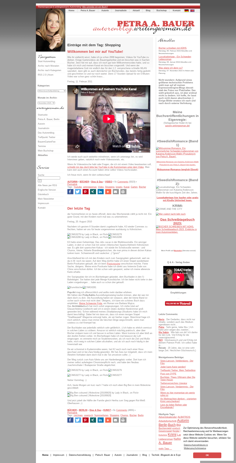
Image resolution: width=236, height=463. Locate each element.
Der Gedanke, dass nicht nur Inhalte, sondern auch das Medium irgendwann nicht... (177, 322)
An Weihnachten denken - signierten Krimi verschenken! (178, 400)
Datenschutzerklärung (80, 455)
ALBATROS (184, 417)
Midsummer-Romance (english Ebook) (177, 169)
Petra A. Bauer (88, 10)
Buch (172, 425)
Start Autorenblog (46, 61)
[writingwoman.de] (132, 34)
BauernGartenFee (46, 141)
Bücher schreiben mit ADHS (173, 48)
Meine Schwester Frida (90, 303)
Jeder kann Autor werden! (173, 367)
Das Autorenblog (46, 132)
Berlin (141, 415)
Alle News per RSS (47, 185)
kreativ (119, 187)
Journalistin (120, 10)
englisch (176, 428)
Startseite (43, 115)
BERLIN (83, 410)
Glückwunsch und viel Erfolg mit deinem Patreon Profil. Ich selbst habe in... (178, 343)
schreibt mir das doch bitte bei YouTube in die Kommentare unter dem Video (105, 167)
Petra (161, 327)
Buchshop (162, 10)
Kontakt (177, 10)
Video (101, 187)
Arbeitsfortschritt (167, 421)
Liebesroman (166, 439)
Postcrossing (113, 263)
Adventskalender (168, 417)
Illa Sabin (164, 332)
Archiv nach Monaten (48, 66)
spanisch (88, 415)
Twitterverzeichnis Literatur (173, 383)
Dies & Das (97, 181)
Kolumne (163, 435)
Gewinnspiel (165, 431)
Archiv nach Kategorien (49, 70)
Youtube (78, 187)
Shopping (109, 187)
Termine (42, 146)
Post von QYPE (168, 373)
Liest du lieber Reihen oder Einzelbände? (173, 406)
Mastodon (178, 251)
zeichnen (78, 415)
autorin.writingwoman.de (177, 125)
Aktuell (136, 10)
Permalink (72, 184)
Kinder (176, 431)
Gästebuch (43, 194)
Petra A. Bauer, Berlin (48, 119)
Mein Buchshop (45, 150)
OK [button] (207, 455)
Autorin (105, 10)
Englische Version (47, 190)
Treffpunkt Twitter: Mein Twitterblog (177, 370)
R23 (161, 340)
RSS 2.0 (42, 74)
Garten (134, 187)
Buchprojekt (165, 428)
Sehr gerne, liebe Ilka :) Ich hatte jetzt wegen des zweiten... (176, 328)
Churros (124, 415)
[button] (70, 191)
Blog (148, 10)
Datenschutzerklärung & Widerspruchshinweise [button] (196, 447)
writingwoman (90, 187)
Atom (50, 74)
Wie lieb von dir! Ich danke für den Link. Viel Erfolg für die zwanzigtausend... (178, 335)
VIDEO (108, 181)
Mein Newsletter (46, 199)
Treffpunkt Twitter (46, 137)
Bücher (142, 187)
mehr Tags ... (165, 448)
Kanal (126, 187)
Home (71, 10)
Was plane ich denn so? (171, 68)
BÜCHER (84, 181)
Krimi (172, 434)
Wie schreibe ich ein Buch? (95, 7)
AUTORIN (72, 181)
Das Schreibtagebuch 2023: (177, 221)
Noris (161, 319)
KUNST (107, 410)
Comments (122, 181)
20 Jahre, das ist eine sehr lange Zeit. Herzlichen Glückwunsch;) (177, 349)
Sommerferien (101, 415)
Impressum (43, 203)
